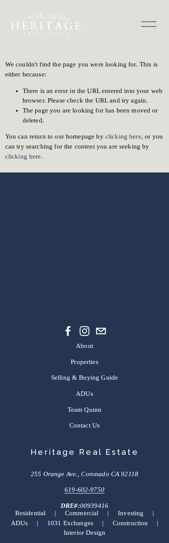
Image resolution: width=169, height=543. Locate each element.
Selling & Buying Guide (84, 377)
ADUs (84, 393)
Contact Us (84, 425)
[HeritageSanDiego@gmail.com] (101, 331)
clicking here (123, 136)
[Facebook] (68, 331)
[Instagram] (84, 331)
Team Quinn (85, 409)
